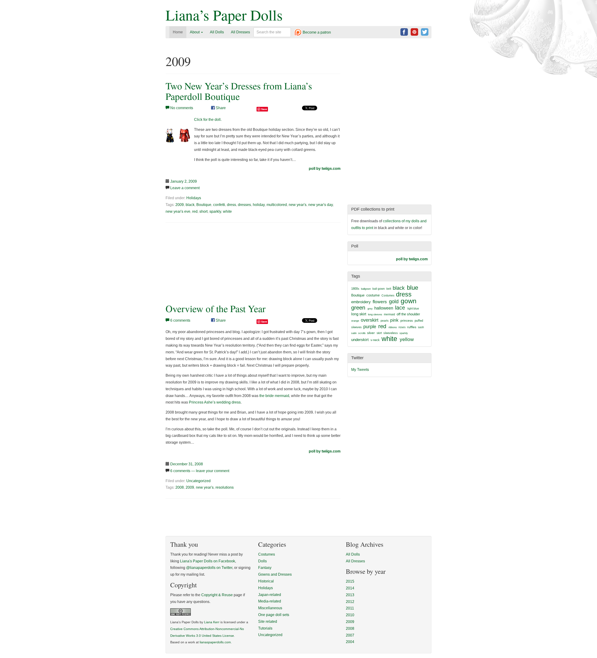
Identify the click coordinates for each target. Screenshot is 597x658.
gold (394, 301)
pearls (385, 320)
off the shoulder (408, 314)
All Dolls (217, 32)
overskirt (369, 320)
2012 (350, 602)
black (190, 205)
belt (388, 288)
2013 (350, 595)
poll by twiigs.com (324, 169)
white (227, 211)
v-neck (375, 340)
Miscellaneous (270, 608)
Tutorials (265, 628)
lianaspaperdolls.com (215, 642)
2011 (350, 608)
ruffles (411, 327)
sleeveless (390, 333)
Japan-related (269, 595)
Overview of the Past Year (216, 308)
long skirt (358, 314)
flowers (380, 301)
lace (400, 308)
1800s (355, 288)
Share (220, 108)
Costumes (388, 295)
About (195, 32)
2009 (179, 205)
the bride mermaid (274, 396)
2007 (350, 635)
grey (370, 308)
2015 (350, 581)
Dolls (262, 561)
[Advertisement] (205, 262)
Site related (267, 621)
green (358, 308)
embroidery (361, 302)
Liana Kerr (211, 622)
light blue (413, 308)
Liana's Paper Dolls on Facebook (207, 561)
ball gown (378, 288)
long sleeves (375, 314)
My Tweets (360, 370)
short (203, 211)
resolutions (224, 487)
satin (354, 333)
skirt (379, 333)
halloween (383, 308)
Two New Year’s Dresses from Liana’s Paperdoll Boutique (239, 91)
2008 (179, 487)
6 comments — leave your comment (199, 471)
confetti (219, 205)
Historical (266, 581)
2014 (350, 588)
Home (178, 32)
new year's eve (178, 211)
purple (369, 326)
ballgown (366, 288)
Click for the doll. (208, 120)
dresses (244, 205)
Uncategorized (198, 481)
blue (412, 287)
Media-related (269, 601)
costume (373, 295)
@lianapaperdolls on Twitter (209, 568)
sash (421, 327)
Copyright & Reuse (217, 595)
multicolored (277, 205)
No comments (181, 108)
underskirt (360, 339)
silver (371, 333)
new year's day (320, 205)
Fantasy (264, 568)
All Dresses (240, 32)
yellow (407, 339)
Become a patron (316, 33)
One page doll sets (273, 615)
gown (409, 301)
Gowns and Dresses (275, 574)
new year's (297, 205)
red (195, 211)
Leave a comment (185, 188)
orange (355, 320)
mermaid (389, 314)
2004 (350, 642)
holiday (259, 205)
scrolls (362, 333)
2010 (350, 615)
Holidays (193, 198)
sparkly (215, 211)
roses (402, 327)
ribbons (393, 327)
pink (394, 320)
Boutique (203, 205)
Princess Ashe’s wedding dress (215, 402)
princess (406, 320)
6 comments (180, 320)
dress (231, 205)
